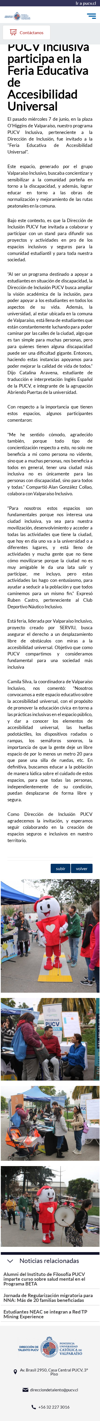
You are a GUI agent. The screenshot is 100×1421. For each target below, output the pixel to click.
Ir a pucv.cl (86, 3)
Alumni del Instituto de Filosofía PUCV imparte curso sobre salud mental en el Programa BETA (44, 1279)
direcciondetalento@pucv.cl (54, 1389)
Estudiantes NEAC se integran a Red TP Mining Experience (45, 1314)
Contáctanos (31, 32)
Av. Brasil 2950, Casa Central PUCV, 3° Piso (54, 1372)
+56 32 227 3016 (54, 1407)
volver (81, 868)
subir (60, 868)
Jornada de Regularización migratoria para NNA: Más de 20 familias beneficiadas (48, 1297)
